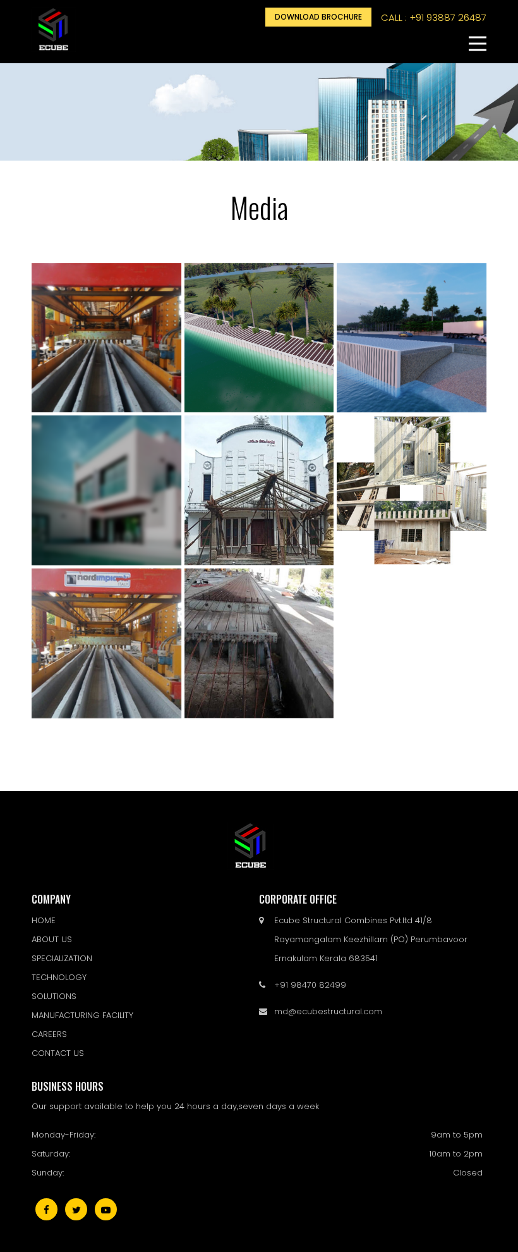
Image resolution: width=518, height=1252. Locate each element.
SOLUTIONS (54, 996)
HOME (44, 920)
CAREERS (49, 1034)
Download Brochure (318, 16)
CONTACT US (58, 1053)
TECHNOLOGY (59, 977)
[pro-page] (411, 490)
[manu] (106, 643)
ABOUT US (52, 939)
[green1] (259, 490)
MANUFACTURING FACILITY (82, 1015)
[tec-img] (106, 338)
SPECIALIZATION (62, 958)
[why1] (106, 490)
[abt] (411, 338)
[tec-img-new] (259, 338)
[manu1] (259, 643)
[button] (477, 43)
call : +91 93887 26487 (433, 17)
